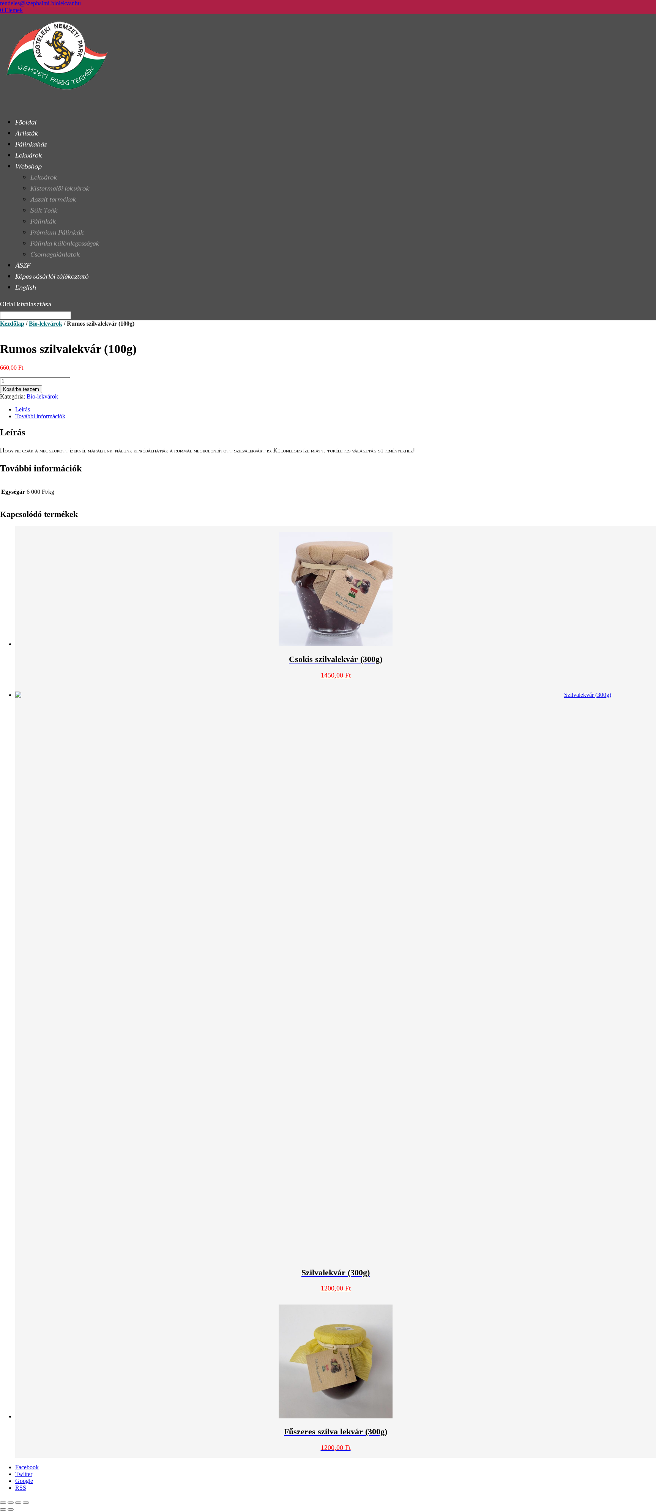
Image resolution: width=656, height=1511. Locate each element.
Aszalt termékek (53, 199)
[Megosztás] (18, 1503)
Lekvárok (43, 177)
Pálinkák (43, 221)
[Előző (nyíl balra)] (3, 1509)
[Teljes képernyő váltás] (11, 1503)
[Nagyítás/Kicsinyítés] (3, 1503)
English (25, 287)
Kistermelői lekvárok (60, 188)
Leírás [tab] (22, 409)
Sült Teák (44, 210)
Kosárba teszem (21, 389)
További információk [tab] (40, 416)
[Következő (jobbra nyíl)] (11, 1509)
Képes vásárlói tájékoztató (51, 276)
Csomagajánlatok (55, 254)
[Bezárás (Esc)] (26, 1503)
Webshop (28, 166)
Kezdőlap (12, 323)
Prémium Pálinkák (57, 232)
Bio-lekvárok (45, 323)
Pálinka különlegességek (64, 243)
